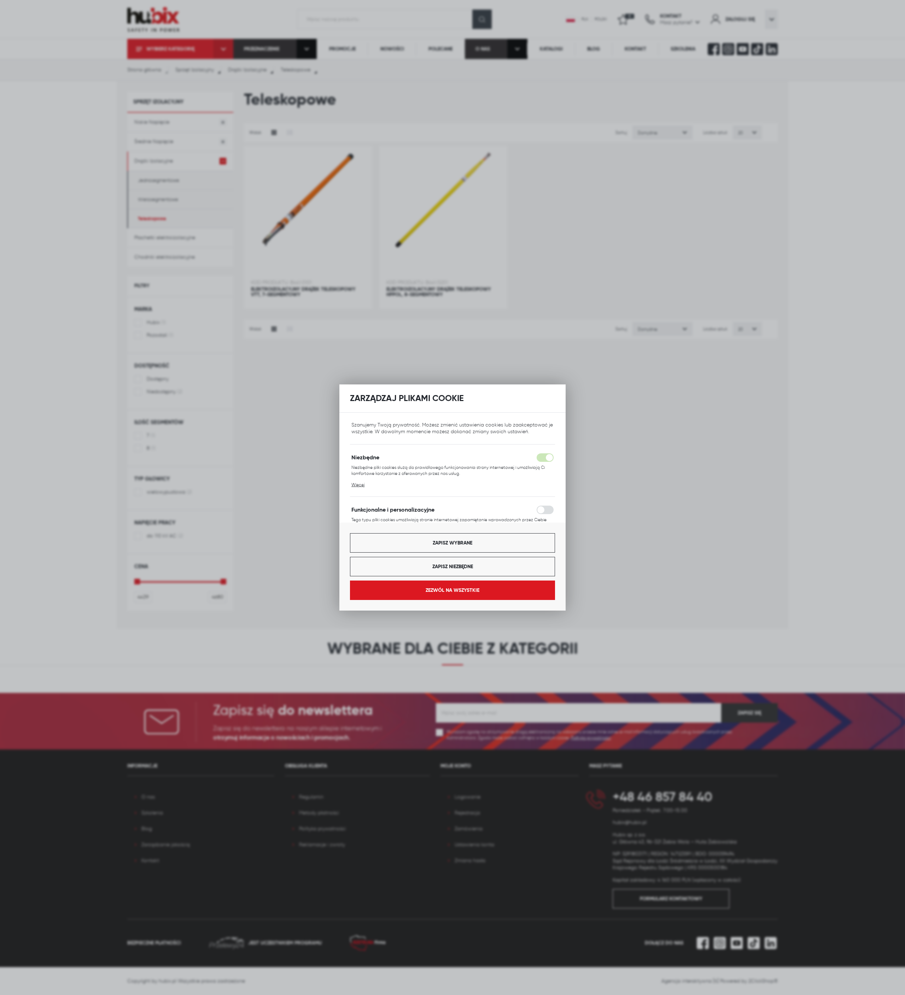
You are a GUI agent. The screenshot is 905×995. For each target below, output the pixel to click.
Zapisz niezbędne (452, 566)
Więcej (358, 484)
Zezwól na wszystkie (452, 590)
